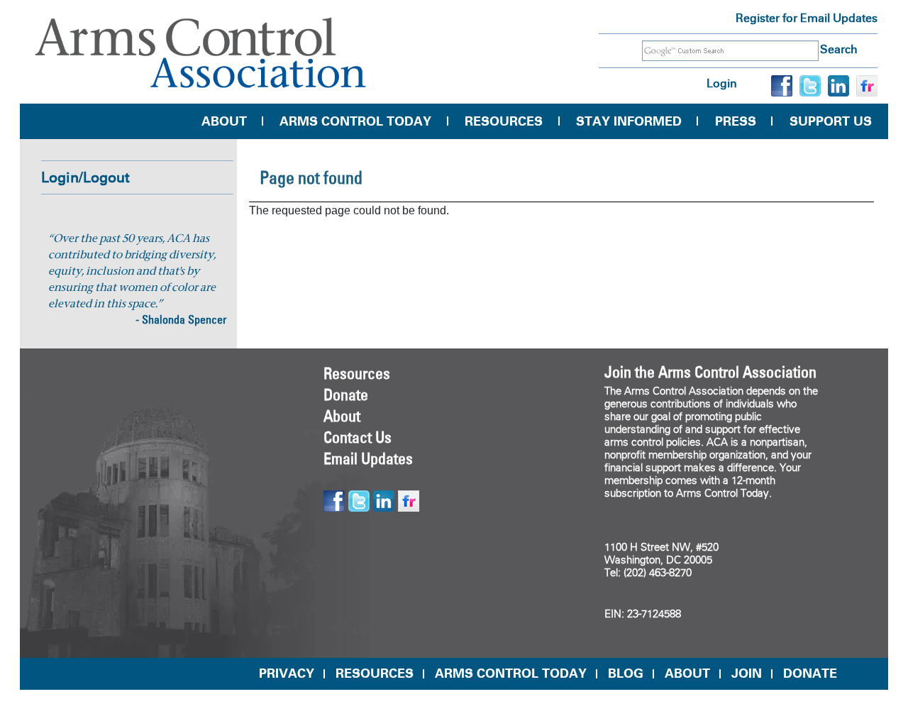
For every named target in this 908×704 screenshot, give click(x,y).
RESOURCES (375, 673)
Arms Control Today (355, 121)
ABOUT (687, 673)
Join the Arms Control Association (710, 372)
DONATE (810, 673)
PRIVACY (286, 673)
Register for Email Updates (806, 18)
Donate (345, 395)
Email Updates (368, 458)
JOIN (746, 673)
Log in (722, 83)
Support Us (831, 121)
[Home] (201, 53)
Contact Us (357, 437)
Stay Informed (629, 121)
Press (735, 121)
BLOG (625, 673)
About (224, 121)
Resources (504, 121)
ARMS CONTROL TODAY (511, 673)
